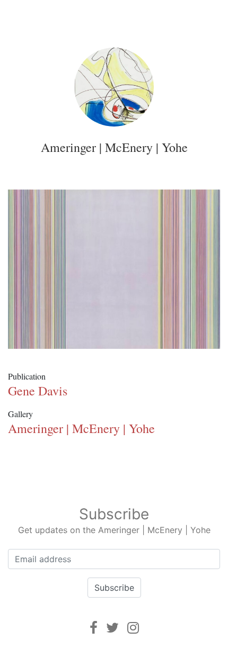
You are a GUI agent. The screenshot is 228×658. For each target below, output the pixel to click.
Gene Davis (37, 390)
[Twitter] (112, 627)
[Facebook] (93, 627)
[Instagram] (133, 627)
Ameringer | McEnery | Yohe (114, 147)
